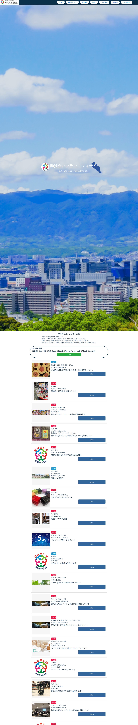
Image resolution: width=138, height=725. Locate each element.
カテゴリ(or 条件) (36, 348)
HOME (61, 2)
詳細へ (92, 374)
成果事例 (84, 2)
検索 (69, 355)
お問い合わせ (126, 2)
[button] (135, 2)
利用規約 (115, 2)
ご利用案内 (104, 2)
